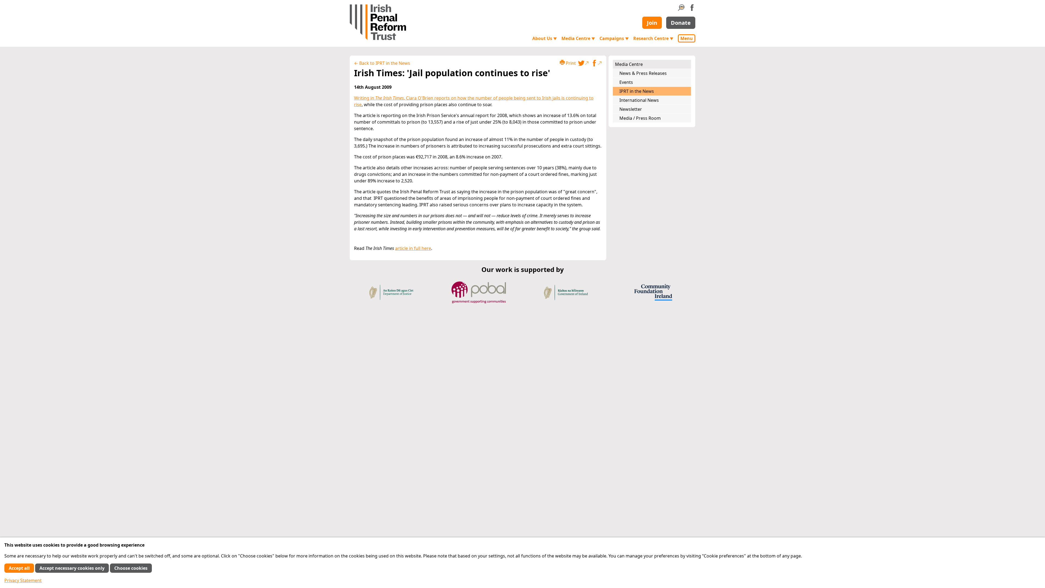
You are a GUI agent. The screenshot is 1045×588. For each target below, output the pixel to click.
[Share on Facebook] (596, 63)
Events (626, 82)
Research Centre (653, 38)
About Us (544, 38)
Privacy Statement (23, 580)
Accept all (19, 568)
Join (652, 22)
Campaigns (614, 38)
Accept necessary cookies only (71, 568)
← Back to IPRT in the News (382, 63)
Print (570, 63)
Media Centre (578, 38)
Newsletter (630, 109)
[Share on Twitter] (583, 63)
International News (639, 100)
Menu (686, 38)
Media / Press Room (640, 118)
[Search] (681, 9)
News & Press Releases (643, 73)
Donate (681, 22)
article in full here (413, 248)
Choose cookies (130, 568)
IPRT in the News (636, 91)
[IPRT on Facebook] (692, 9)
